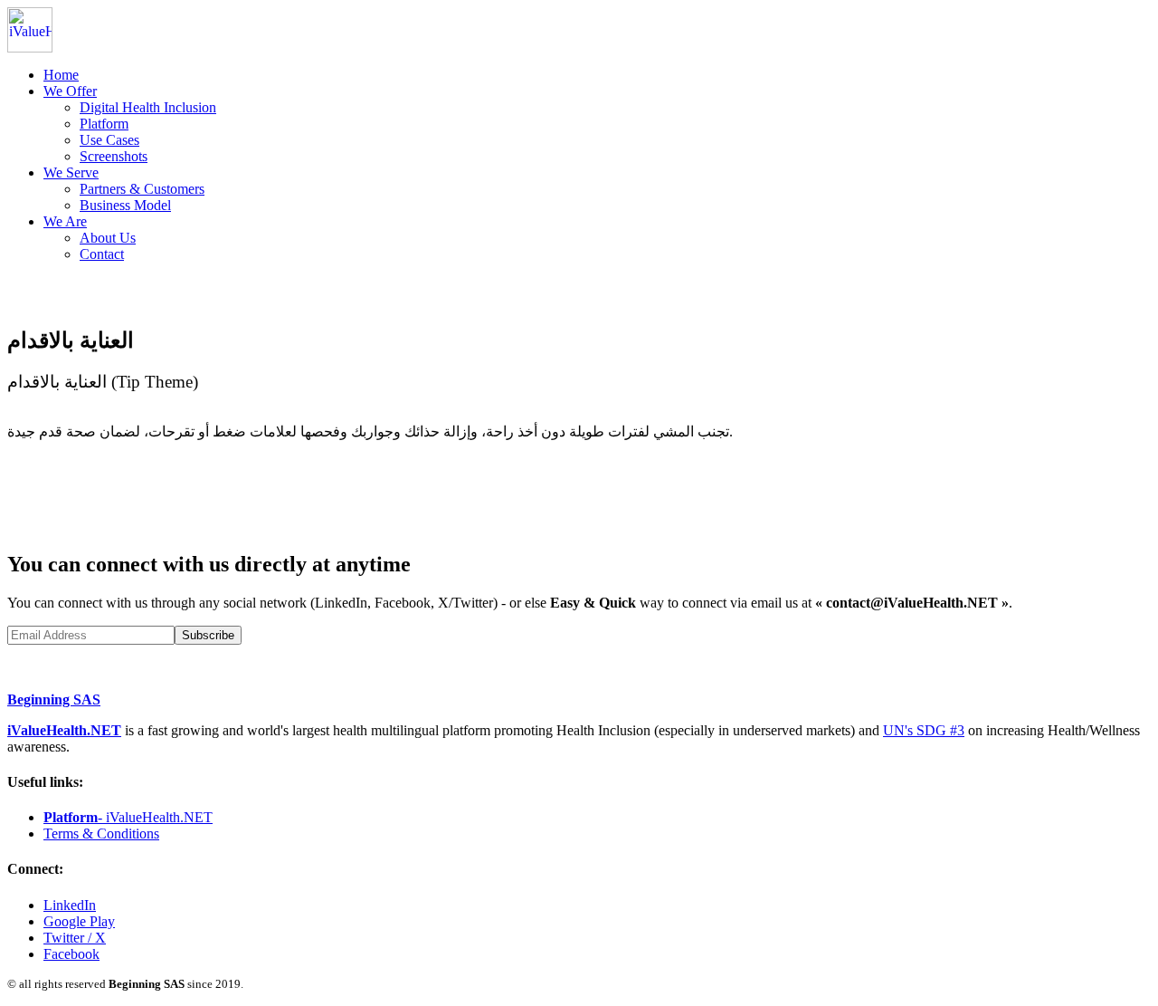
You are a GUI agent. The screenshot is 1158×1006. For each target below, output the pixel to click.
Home (61, 74)
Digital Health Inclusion (148, 107)
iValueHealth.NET (64, 730)
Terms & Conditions (101, 833)
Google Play (79, 921)
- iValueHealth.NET (128, 817)
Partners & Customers (142, 188)
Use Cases (109, 140)
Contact (102, 254)
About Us (108, 237)
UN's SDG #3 (923, 730)
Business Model (125, 205)
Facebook (71, 954)
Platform (104, 123)
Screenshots (113, 156)
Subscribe (208, 635)
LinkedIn (69, 905)
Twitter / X (74, 937)
